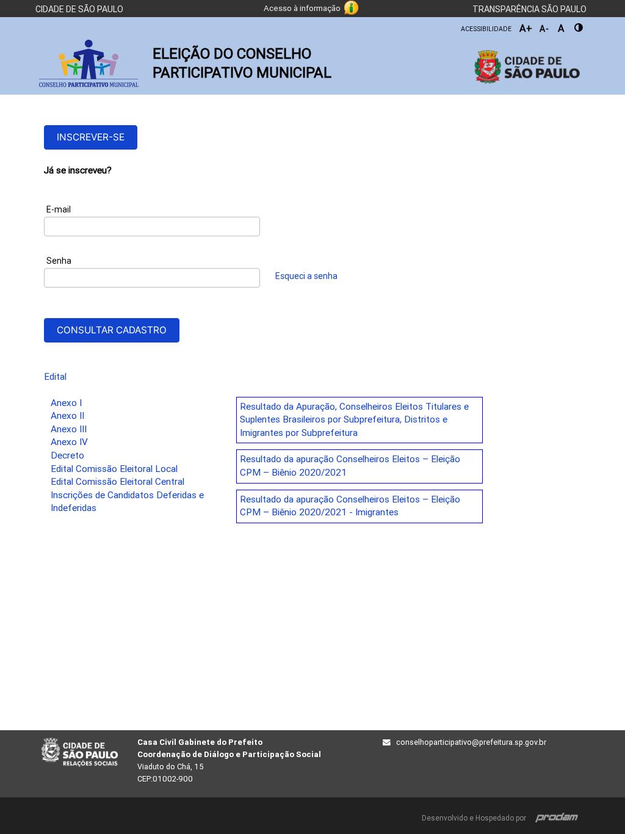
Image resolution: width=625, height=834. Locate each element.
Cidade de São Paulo (79, 9)
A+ (526, 28)
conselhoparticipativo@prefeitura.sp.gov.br (471, 742)
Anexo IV (69, 442)
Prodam (556, 815)
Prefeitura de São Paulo (521, 67)
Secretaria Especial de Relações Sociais (80, 753)
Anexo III (69, 429)
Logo (88, 63)
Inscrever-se (91, 137)
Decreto (67, 455)
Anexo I (66, 402)
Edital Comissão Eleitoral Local (114, 468)
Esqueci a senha (306, 276)
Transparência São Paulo (529, 9)
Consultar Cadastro (112, 330)
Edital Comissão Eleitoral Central (117, 481)
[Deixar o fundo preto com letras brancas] (579, 28)
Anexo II (67, 415)
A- (544, 29)
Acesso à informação (302, 8)
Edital (55, 376)
